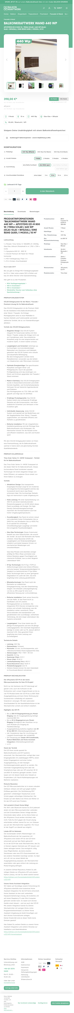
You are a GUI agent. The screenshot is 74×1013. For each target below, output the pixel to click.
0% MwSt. (54, 99)
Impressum (25, 967)
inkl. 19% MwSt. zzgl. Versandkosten (14, 108)
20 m (66, 175)
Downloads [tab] (22, 211)
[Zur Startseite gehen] (12, 8)
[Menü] (67, 8)
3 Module (55, 158)
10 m (52, 175)
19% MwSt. (63, 99)
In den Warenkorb (47, 191)
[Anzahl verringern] (6, 191)
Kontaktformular (9, 982)
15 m (59, 175)
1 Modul (37, 158)
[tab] (9, 212)
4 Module (64, 158)
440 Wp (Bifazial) (28, 152)
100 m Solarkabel (13, 285)
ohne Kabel (37, 175)
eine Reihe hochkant (30, 165)
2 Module (46, 158)
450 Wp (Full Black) (44, 152)
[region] (36, 65)
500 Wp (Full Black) (61, 152)
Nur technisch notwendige (27, 1003)
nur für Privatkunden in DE (58, 102)
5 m (46, 175)
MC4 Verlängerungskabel (16, 283)
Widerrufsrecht (26, 979)
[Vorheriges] (7, 60)
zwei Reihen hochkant (61, 165)
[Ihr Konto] (49, 8)
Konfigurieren (43, 1003)
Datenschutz (25, 965)
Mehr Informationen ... (8, 1009)
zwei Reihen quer (62, 169)
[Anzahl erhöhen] (23, 191)
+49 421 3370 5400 (9, 970)
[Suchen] (44, 8)
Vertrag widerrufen (11, 988)
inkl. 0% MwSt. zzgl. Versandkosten (14, 102)
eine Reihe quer (45, 165)
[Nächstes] (66, 60)
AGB (22, 962)
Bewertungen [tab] (34, 211)
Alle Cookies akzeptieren (60, 1003)
